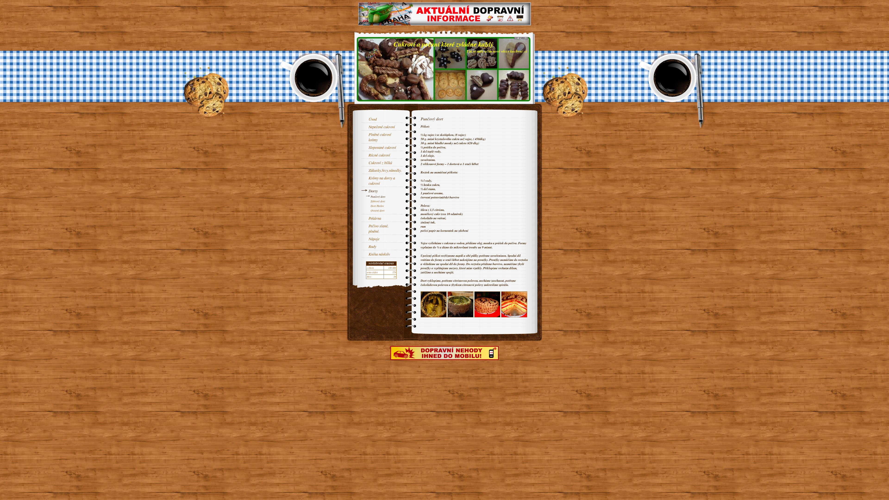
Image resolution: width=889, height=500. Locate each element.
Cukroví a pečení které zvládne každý (444, 44)
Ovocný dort (377, 210)
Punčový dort (378, 196)
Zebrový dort (378, 201)
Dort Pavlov (377, 206)
